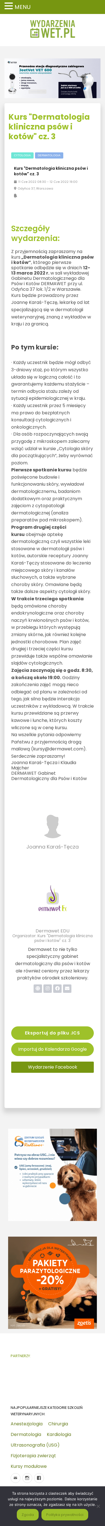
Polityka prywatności (64, 1514)
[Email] (15, 1478)
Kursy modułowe (29, 1466)
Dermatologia (26, 1434)
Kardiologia (59, 1434)
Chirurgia (58, 1424)
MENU (23, 7)
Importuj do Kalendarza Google (52, 1049)
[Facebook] (39, 1478)
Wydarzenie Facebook (52, 1067)
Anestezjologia (27, 1424)
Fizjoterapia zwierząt (33, 1455)
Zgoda (28, 1514)
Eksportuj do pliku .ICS (52, 1033)
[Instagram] (27, 1478)
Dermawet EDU (52, 931)
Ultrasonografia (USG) (35, 1445)
